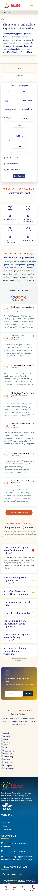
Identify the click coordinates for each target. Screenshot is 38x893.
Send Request (19, 176)
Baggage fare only (13, 169)
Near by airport (12, 164)
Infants (19, 146)
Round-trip (20, 76)
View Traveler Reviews (19, 512)
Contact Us (7, 829)
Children (19, 136)
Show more (19, 661)
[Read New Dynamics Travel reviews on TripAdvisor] (19, 874)
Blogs (5, 826)
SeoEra (21, 880)
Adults (19, 125)
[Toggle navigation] (31, 6)
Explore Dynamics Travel (19, 197)
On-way (19, 69)
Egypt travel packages (12, 265)
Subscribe (28, 694)
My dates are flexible (14, 158)
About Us (6, 822)
